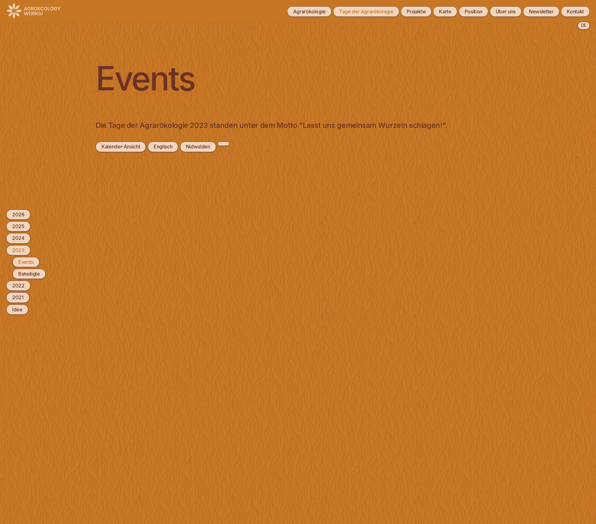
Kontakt (575, 11)
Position (473, 11)
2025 (18, 226)
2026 (18, 214)
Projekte (416, 11)
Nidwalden (198, 146)
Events (26, 262)
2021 (18, 297)
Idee (17, 309)
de (583, 25)
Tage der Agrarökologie (366, 11)
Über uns (506, 11)
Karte (445, 11)
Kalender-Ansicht (121, 146)
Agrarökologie (309, 11)
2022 (18, 285)
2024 (18, 238)
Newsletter (541, 11)
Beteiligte (29, 274)
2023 (18, 250)
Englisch (163, 146)
